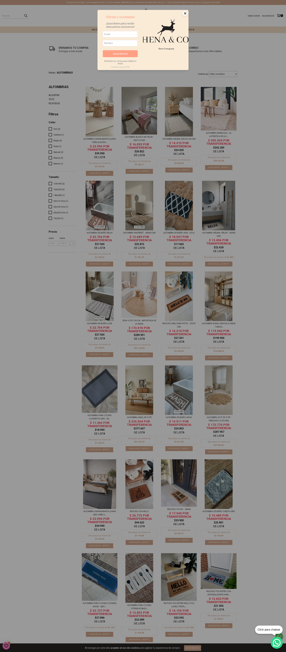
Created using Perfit (120, 67)
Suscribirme (120, 53)
